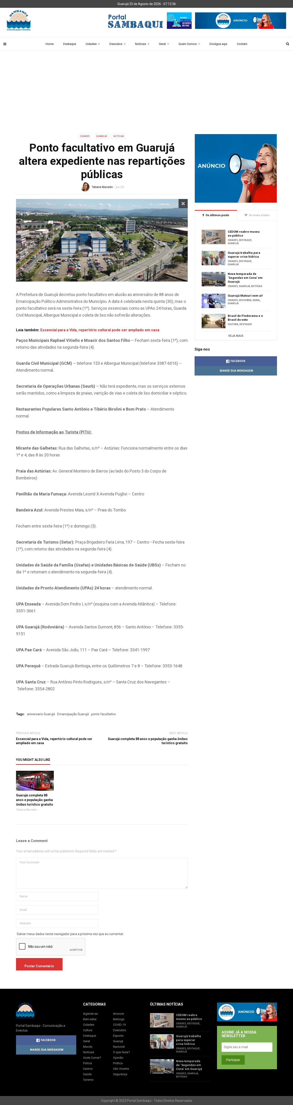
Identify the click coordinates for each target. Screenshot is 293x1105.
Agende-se (90, 1013)
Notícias (140, 44)
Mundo (87, 1046)
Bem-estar (90, 1019)
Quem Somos (188, 44)
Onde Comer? (92, 1057)
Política (118, 1063)
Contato (242, 44)
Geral (162, 44)
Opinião (118, 1057)
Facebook (238, 361)
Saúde (87, 1074)
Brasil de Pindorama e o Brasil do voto (245, 317)
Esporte (118, 1035)
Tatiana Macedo (102, 187)
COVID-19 (119, 1024)
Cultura (233, 324)
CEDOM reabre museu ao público (244, 233)
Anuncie (118, 1013)
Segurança (120, 1074)
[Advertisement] (146, 99)
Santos (87, 1068)
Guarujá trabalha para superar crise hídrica (244, 254)
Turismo (88, 1079)
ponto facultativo (103, 714)
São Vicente (121, 1068)
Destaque (69, 44)
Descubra (115, 44)
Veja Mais (235, 335)
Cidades (91, 44)
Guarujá (101, 136)
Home (50, 44)
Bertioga (118, 1019)
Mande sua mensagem (236, 370)
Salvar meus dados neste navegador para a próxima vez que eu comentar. (70, 934)
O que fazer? (121, 1052)
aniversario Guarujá (41, 714)
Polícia (87, 1063)
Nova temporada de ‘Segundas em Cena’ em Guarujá (245, 277)
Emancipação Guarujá (73, 714)
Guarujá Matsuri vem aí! (245, 295)
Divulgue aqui (218, 44)
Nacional (119, 1046)
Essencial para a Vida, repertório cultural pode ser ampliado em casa (99, 330)
